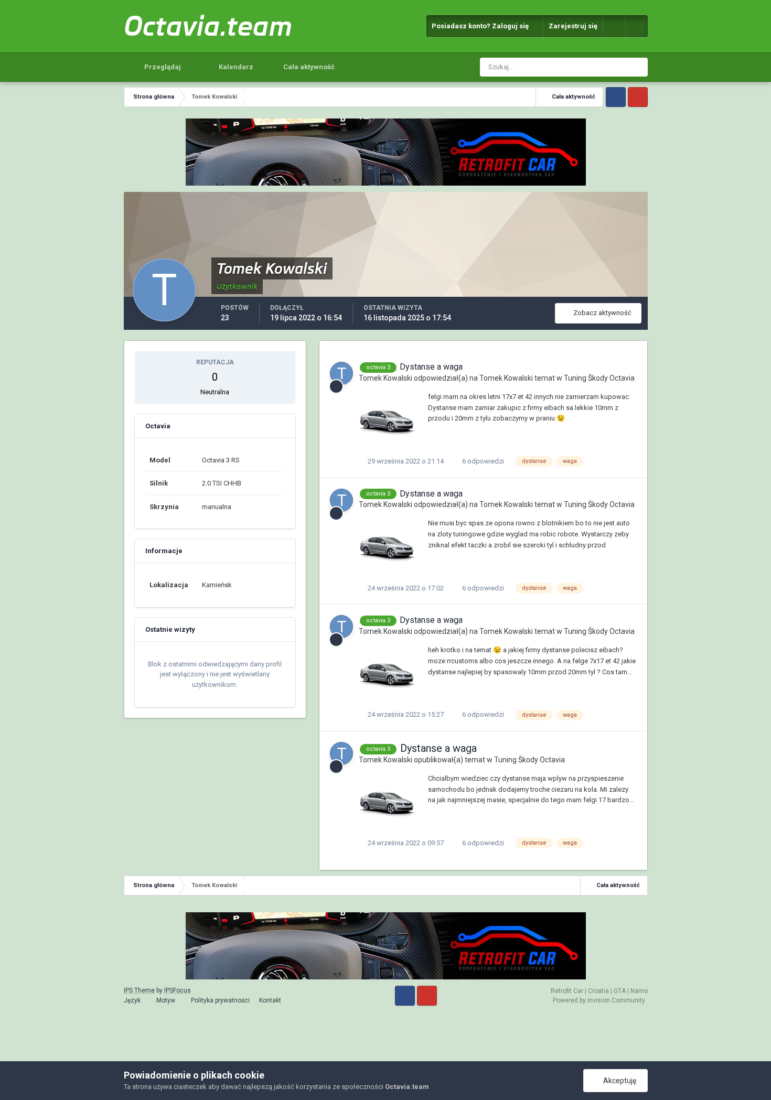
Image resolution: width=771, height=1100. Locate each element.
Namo (639, 991)
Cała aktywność (308, 67)
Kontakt (270, 1000)
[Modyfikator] (614, 26)
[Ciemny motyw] (637, 26)
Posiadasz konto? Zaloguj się (482, 26)
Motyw (166, 1000)
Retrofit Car (567, 991)
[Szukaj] (638, 67)
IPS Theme (139, 990)
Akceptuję (618, 1080)
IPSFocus (177, 990)
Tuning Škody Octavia (599, 378)
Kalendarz (235, 67)
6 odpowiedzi (482, 461)
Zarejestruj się (573, 26)
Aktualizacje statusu (584, 67)
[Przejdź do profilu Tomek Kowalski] (341, 373)
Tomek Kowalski (385, 378)
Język (133, 1000)
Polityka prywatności (220, 1000)
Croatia (598, 991)
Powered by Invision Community (599, 1000)
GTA (620, 991)
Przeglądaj (162, 67)
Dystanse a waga (431, 367)
